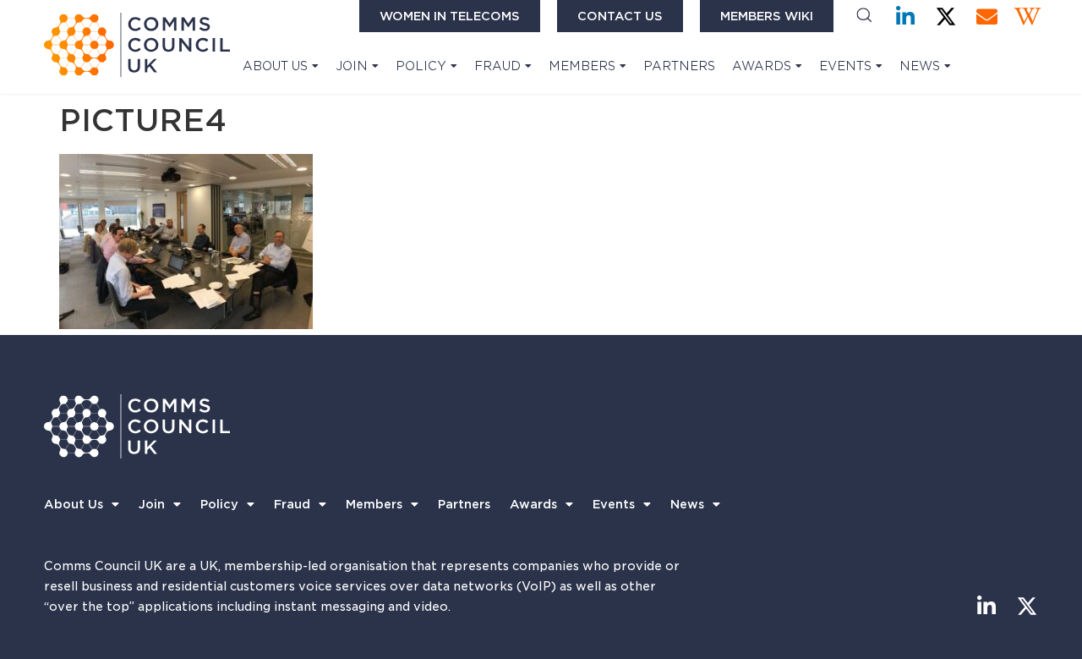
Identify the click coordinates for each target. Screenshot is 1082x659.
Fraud (497, 66)
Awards (761, 66)
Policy (421, 66)
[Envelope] (986, 16)
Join (352, 66)
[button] (864, 16)
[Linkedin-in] (905, 16)
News (919, 66)
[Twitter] (946, 16)
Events (845, 66)
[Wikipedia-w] (1027, 16)
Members (582, 66)
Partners (679, 66)
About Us (275, 66)
